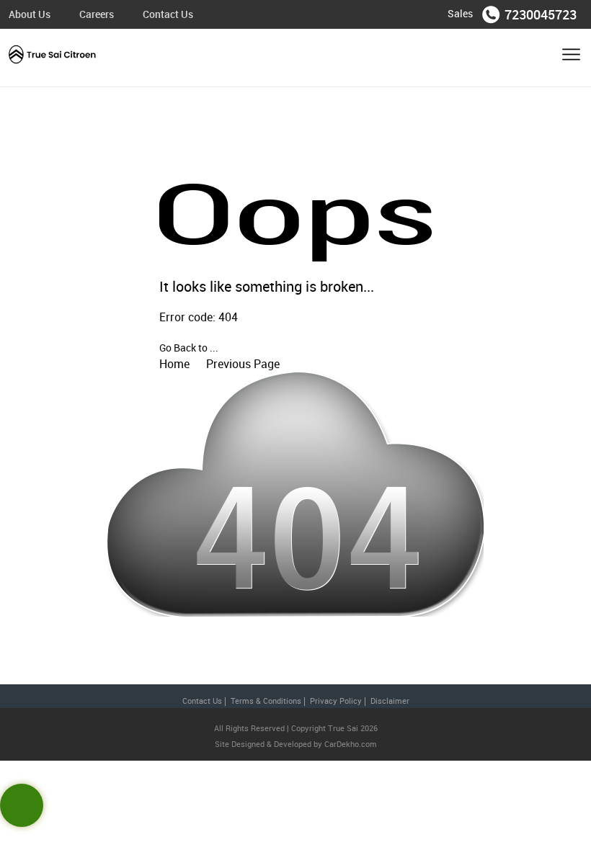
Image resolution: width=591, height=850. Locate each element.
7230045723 (541, 14)
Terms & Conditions (266, 700)
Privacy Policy (336, 700)
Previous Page (243, 364)
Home (174, 364)
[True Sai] (52, 57)
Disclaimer (389, 700)
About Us (29, 14)
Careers (96, 14)
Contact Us (168, 14)
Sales (460, 13)
